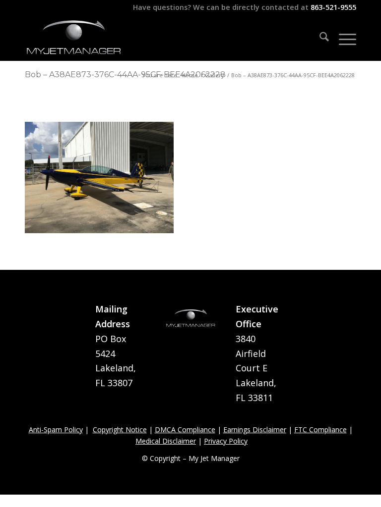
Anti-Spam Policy (56, 429)
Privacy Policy (226, 441)
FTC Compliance (320, 429)
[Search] (319, 38)
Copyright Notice (120, 429)
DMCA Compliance (185, 429)
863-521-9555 (333, 7)
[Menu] (342, 38)
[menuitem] (319, 38)
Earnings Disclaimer (254, 429)
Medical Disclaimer (165, 441)
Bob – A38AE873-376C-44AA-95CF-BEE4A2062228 (125, 74)
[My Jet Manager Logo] (73, 38)
